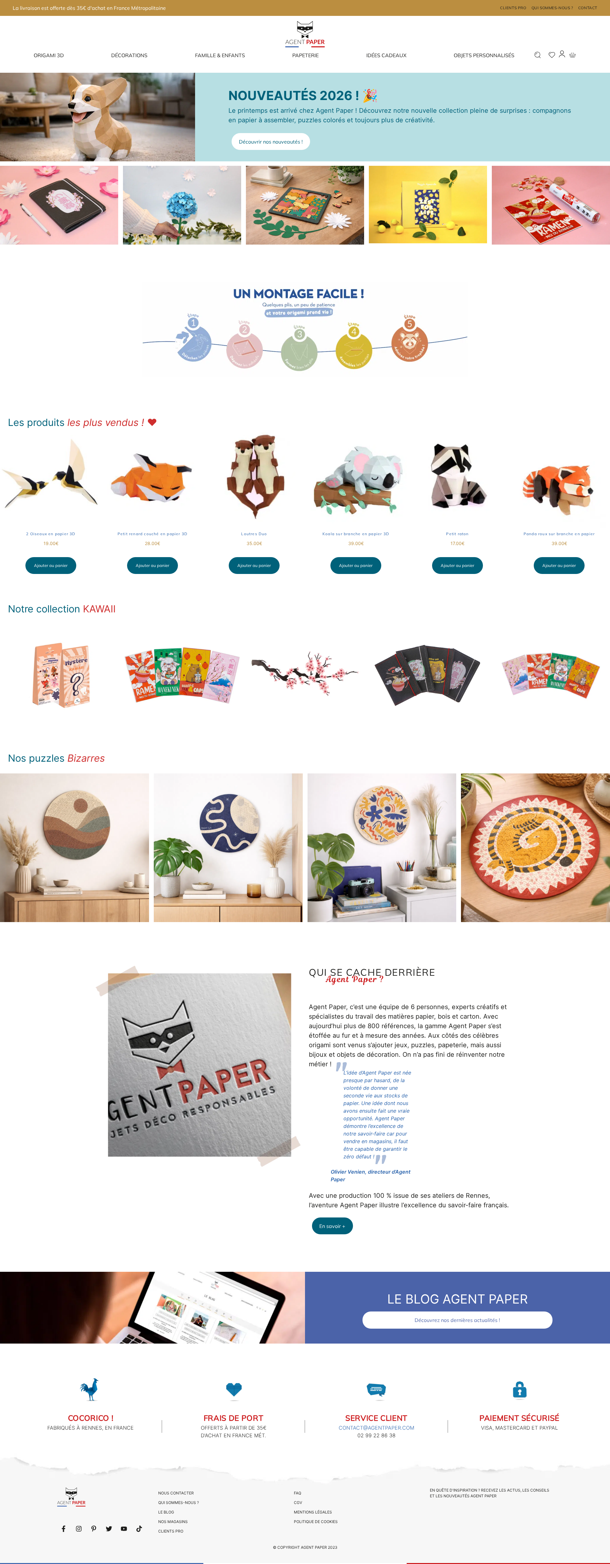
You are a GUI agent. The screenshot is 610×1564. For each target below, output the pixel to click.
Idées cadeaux (386, 55)
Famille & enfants (220, 55)
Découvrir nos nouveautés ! (271, 141)
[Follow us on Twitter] (109, 1528)
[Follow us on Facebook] (63, 1528)
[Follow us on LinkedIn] (78, 1528)
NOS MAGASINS (173, 1521)
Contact (587, 7)
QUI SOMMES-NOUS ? (178, 1502)
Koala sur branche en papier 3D (355, 533)
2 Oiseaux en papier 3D (50, 533)
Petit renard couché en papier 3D (152, 533)
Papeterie (305, 55)
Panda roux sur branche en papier (559, 533)
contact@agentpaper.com (376, 1428)
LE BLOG (166, 1512)
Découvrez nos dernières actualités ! (457, 1320)
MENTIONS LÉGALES (313, 1512)
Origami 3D (49, 55)
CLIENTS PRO (170, 1531)
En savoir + (332, 1226)
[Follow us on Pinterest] (93, 1528)
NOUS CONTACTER (176, 1493)
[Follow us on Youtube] (124, 1528)
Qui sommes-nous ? (552, 7)
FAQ (297, 1493)
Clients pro (513, 7)
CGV (298, 1502)
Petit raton (457, 533)
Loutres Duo (254, 533)
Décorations (129, 55)
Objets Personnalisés (484, 55)
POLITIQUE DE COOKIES (316, 1521)
